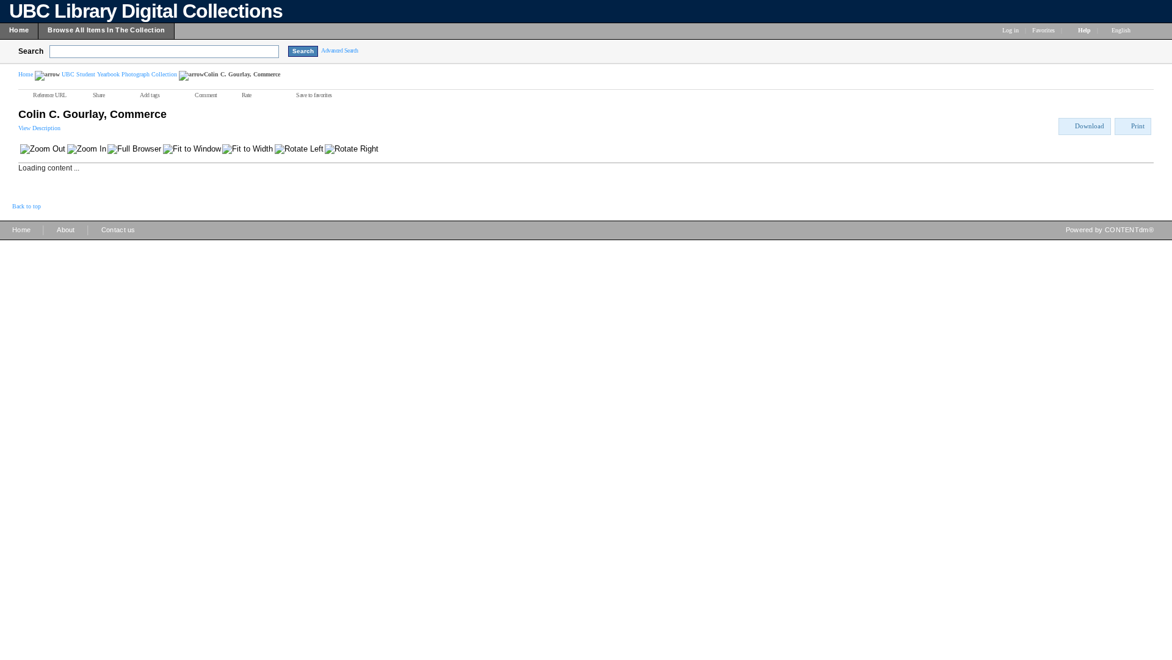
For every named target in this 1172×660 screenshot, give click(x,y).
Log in (1010, 30)
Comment (206, 95)
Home (25, 74)
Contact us (118, 229)
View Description (39, 128)
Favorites (1043, 30)
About (66, 229)
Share (99, 95)
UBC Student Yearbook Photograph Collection (119, 74)
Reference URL (50, 95)
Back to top (26, 206)
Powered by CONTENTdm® (1110, 229)
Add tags (149, 95)
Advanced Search (339, 50)
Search (30, 51)
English (1122, 30)
